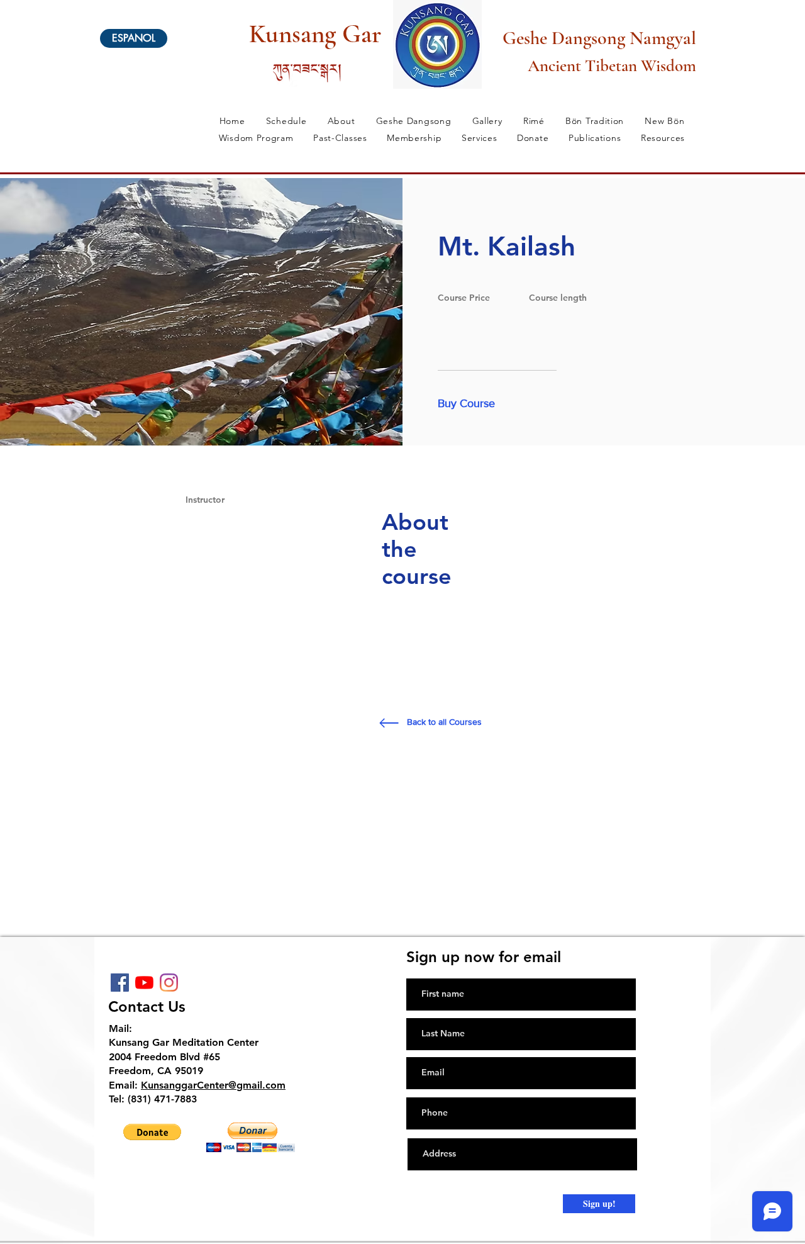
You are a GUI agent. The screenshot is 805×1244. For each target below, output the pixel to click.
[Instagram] (169, 982)
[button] (472, 404)
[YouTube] (144, 982)
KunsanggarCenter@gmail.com (213, 1085)
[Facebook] (120, 982)
